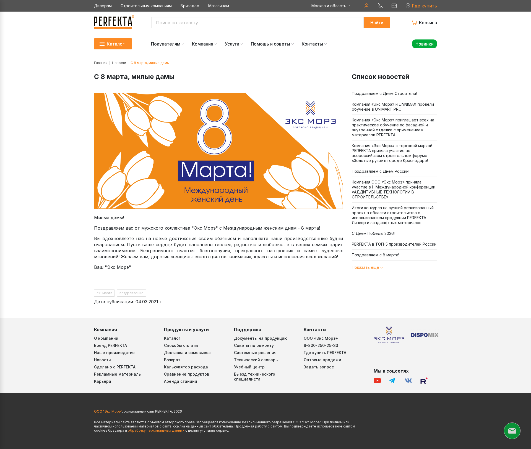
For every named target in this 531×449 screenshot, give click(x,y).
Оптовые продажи (322, 359)
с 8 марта (104, 293)
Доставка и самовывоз (187, 352)
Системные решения (255, 352)
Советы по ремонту (254, 345)
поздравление (131, 293)
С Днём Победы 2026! (373, 233)
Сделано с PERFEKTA (115, 367)
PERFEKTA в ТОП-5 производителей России (394, 244)
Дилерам (103, 5)
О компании (106, 338)
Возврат (172, 359)
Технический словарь (256, 359)
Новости (119, 63)
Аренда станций (180, 381)
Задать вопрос (319, 367)
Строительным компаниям (146, 5)
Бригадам (190, 5)
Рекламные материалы (118, 374)
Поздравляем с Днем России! (380, 171)
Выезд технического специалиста (254, 376)
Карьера (102, 381)
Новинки (424, 44)
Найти (376, 22)
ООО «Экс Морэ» (321, 338)
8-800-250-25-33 (321, 345)
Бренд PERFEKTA (110, 345)
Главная (101, 63)
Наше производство (114, 352)
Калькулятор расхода (186, 367)
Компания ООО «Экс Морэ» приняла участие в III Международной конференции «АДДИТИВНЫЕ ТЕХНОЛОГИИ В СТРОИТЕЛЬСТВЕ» (393, 189)
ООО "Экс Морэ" (108, 411)
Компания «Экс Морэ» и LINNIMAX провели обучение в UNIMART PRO (393, 106)
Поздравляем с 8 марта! (375, 255)
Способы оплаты (181, 345)
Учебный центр (249, 367)
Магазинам (218, 5)
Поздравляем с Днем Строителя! (384, 93)
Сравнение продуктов (186, 374)
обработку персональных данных (156, 430)
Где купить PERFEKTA (325, 352)
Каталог (172, 338)
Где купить (424, 6)
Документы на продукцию (261, 338)
